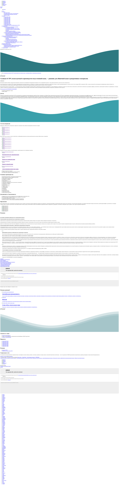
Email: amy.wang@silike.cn (6, 335)
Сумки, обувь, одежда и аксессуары (11, 40)
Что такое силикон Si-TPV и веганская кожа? (11, 13)
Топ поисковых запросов (31, 357)
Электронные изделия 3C (10, 27)
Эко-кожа (1, 258)
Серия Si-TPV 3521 (7, 23)
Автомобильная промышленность (11, 39)
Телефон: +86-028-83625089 (6, 337)
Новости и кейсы (7, 15)
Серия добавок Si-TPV (7, 24)
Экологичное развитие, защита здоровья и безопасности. (13, 45)
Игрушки (7, 30)
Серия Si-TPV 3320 (7, 20)
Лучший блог (24, 357)
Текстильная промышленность (11, 42)
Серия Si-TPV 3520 (7, 22)
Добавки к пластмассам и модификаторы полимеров (12, 32)
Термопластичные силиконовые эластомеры (11, 26)
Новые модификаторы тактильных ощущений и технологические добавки (18, 34)
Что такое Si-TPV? (7, 12)
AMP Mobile (37, 357)
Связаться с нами (5, 47)
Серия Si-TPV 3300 (7, 19)
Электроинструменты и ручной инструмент (13, 29)
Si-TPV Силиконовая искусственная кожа (10, 36)
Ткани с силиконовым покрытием (5, 263)
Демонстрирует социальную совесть (10, 46)
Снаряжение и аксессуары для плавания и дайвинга (14, 41)
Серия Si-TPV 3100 (7, 18)
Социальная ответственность (6, 44)
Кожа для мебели (3, 260)
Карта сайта (19, 357)
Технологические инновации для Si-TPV (10, 14)
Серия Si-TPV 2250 (7, 17)
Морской (7, 38)
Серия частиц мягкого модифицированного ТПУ (12, 25)
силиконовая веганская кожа (4, 265)
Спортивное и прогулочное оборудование (12, 28)
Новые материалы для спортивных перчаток (13, 31)
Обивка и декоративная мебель (11, 37)
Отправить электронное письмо (5, 366)
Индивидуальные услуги (6, 43)
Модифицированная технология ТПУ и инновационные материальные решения (19, 35)
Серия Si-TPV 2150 (7, 16)
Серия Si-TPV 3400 (5, 345)
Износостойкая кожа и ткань (4, 266)
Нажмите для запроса (3, 356)
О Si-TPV (3, 11)
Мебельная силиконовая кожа (5, 259)
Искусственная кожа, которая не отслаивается (7, 262)
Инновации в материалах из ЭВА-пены (12, 33)
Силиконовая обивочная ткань (5, 264)
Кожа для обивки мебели (4, 261)
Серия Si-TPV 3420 (7, 21)
